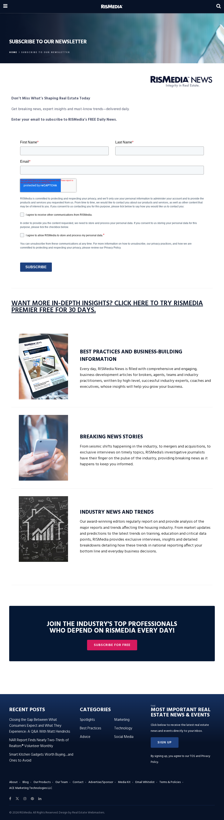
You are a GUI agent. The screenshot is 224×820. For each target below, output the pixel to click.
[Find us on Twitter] (17, 799)
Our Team (61, 782)
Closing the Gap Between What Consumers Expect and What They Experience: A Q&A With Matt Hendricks (39, 726)
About (13, 782)
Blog (26, 782)
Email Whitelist (145, 782)
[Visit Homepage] (111, 6)
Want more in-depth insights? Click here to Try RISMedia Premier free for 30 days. (107, 307)
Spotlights (87, 720)
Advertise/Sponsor (100, 782)
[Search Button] (218, 6)
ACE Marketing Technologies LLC (30, 788)
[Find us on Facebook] (10, 799)
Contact (78, 782)
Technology (123, 728)
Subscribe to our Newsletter (45, 52)
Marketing (122, 720)
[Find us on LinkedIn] (39, 799)
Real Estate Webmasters (88, 812)
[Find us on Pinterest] (32, 799)
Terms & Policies (170, 782)
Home (13, 52)
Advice (85, 737)
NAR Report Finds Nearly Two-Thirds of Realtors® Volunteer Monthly (39, 743)
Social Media (123, 737)
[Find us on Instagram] (24, 799)
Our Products (42, 782)
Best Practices (90, 728)
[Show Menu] (5, 6)
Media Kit (124, 782)
